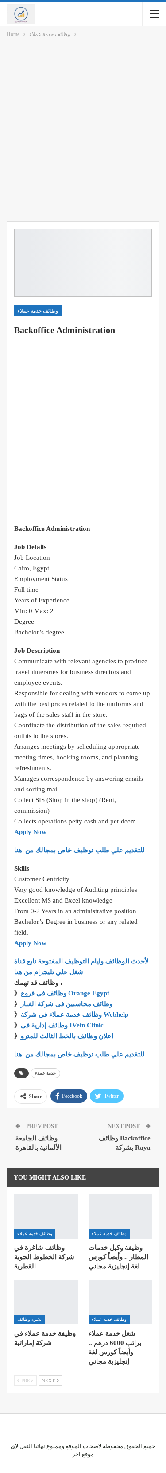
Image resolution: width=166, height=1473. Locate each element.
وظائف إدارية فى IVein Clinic (62, 1025)
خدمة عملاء (45, 1073)
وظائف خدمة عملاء (37, 311)
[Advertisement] (83, 131)
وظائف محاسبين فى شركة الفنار (66, 1003)
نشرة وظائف (29, 1319)
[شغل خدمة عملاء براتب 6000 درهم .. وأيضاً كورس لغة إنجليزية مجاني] (120, 1302)
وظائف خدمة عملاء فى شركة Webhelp (74, 1014)
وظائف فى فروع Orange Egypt (65, 993)
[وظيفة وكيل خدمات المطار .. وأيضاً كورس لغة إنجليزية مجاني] (120, 1216)
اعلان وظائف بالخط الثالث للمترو (67, 1036)
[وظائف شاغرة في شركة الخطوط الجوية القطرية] (46, 1216)
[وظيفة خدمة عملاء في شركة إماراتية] (46, 1302)
